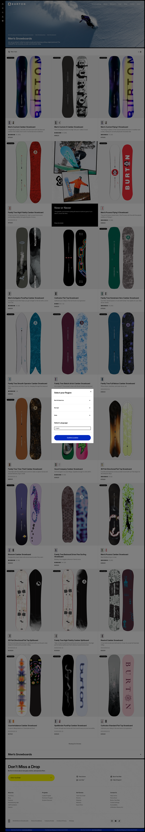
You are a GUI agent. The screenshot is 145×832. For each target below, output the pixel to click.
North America (59, 400)
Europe (56, 407)
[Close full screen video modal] (90, 391)
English (57, 428)
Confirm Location (72, 437)
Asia (55, 415)
